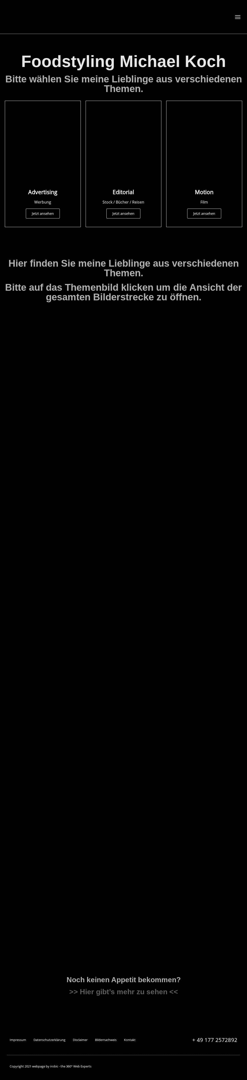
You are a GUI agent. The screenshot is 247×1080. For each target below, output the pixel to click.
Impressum (18, 1040)
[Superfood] (32, 461)
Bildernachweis (106, 1040)
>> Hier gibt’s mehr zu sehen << (123, 992)
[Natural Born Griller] (214, 461)
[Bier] (93, 521)
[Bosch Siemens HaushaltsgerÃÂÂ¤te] (214, 698)
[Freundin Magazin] (153, 702)
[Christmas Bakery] (214, 762)
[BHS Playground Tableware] (153, 574)
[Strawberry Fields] (93, 401)
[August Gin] (32, 514)
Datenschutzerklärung (49, 1040)
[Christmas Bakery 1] (32, 401)
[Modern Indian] (93, 642)
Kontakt (130, 1040)
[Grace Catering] (153, 822)
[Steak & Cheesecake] (153, 461)
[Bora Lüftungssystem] (153, 340)
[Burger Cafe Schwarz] (214, 642)
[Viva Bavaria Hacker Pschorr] (153, 762)
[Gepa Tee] (214, 822)
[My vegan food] (153, 632)
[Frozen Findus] (93, 822)
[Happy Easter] (153, 401)
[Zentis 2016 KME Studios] (93, 755)
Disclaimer (80, 1040)
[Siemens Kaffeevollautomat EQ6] (153, 872)
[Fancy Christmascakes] (32, 702)
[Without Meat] (93, 581)
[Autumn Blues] (214, 581)
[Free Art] (32, 333)
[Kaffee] (214, 882)
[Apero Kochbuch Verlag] (214, 521)
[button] (237, 16)
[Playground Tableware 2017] (32, 581)
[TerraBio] (32, 882)
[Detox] (153, 521)
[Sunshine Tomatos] (32, 642)
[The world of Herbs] (93, 461)
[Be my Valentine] (214, 401)
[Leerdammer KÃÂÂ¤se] (93, 882)
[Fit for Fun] (32, 762)
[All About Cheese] (32, 822)
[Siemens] (214, 340)
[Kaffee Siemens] (93, 332)
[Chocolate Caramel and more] (93, 702)
